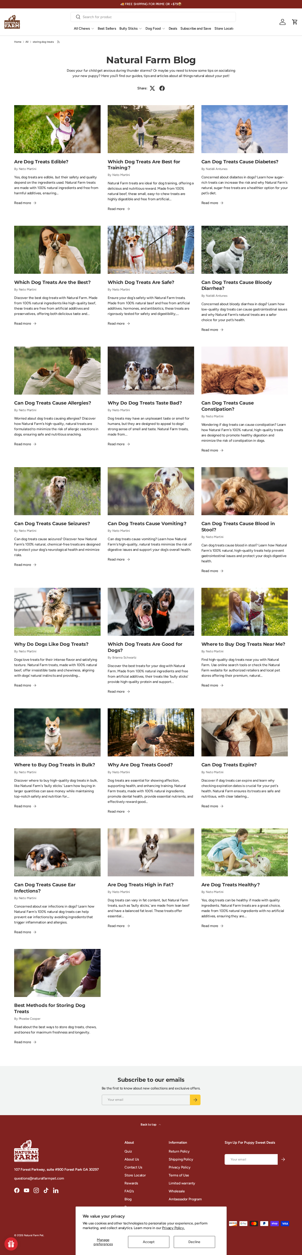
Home (17, 41)
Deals (173, 28)
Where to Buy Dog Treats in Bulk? (54, 764)
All (27, 41)
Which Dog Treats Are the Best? (52, 282)
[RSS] (59, 41)
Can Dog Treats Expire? (229, 764)
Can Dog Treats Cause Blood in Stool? (238, 526)
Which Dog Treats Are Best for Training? (144, 165)
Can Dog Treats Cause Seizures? (52, 523)
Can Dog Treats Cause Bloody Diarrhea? (236, 285)
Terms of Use (179, 1175)
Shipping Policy (181, 1159)
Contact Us (133, 1167)
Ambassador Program (185, 1199)
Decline (194, 1242)
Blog (127, 1199)
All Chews (82, 28)
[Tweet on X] (152, 88)
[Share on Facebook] (162, 88)
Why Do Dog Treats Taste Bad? (145, 403)
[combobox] (153, 17)
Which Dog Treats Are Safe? (141, 282)
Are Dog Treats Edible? (41, 161)
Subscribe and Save (195, 28)
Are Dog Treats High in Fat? (140, 884)
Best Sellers (107, 28)
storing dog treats (43, 41)
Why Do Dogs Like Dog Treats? (51, 644)
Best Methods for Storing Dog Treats (49, 1008)
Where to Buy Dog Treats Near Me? (243, 644)
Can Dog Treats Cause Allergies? (52, 403)
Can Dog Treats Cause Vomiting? (147, 523)
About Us (131, 1159)
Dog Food (153, 28)
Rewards (131, 1183)
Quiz (128, 1151)
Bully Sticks (128, 28)
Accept (149, 1242)
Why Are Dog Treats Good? (140, 764)
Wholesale (177, 1191)
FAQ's (129, 1191)
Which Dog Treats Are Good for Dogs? (145, 647)
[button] (295, 22)
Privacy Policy (180, 1167)
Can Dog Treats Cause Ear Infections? (45, 888)
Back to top (149, 1124)
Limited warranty (182, 1183)
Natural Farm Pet (34, 1235)
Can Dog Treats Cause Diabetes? (240, 161)
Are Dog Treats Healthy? (230, 884)
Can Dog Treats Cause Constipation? (227, 406)
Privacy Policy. (173, 1228)
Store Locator (225, 28)
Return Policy (179, 1151)
